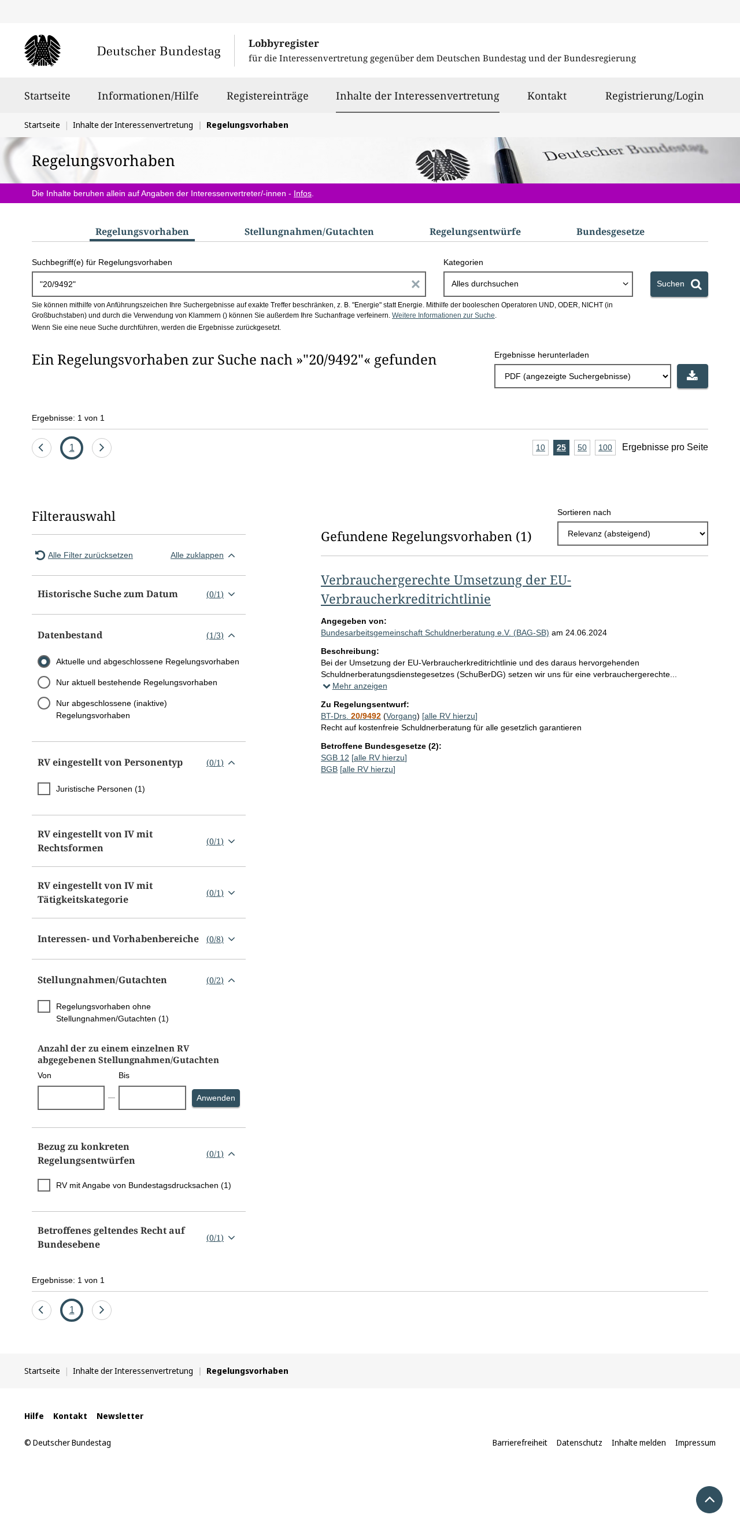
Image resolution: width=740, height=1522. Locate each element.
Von (44, 1075)
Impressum (695, 1442)
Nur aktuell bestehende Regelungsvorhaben (136, 682)
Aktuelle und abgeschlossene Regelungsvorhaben (147, 661)
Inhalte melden (639, 1442)
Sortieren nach (584, 512)
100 (607, 449)
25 (563, 449)
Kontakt (547, 95)
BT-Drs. (351, 715)
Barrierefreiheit (520, 1442)
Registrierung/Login (654, 95)
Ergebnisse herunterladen (541, 354)
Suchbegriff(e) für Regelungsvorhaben (102, 262)
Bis (124, 1075)
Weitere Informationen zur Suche (443, 315)
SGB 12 (335, 757)
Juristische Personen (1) (100, 788)
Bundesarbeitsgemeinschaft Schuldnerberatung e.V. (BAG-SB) (435, 632)
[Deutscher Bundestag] (129, 50)
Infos (303, 193)
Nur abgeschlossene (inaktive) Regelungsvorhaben (111, 709)
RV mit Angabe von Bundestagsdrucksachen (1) (143, 1185)
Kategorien (463, 262)
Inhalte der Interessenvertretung (418, 95)
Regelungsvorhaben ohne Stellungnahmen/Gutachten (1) (112, 1012)
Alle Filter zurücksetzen (90, 555)
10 (542, 449)
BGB (329, 769)
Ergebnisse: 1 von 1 (68, 417)
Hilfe (34, 1415)
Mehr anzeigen (359, 685)
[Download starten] (692, 376)
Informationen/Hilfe (148, 95)
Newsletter (120, 1415)
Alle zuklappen (197, 555)
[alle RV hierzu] (450, 715)
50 (584, 449)
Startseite (47, 95)
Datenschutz (579, 1442)
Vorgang (401, 715)
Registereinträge (268, 95)
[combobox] (538, 284)
